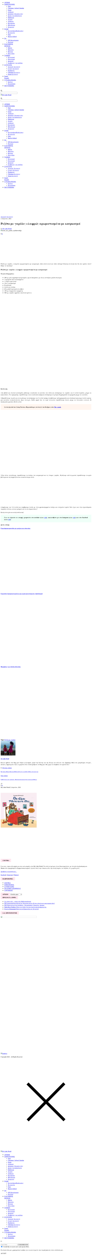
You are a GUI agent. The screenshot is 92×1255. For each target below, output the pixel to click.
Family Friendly (6, 77)
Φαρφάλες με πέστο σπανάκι (11, 667)
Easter (9, 10)
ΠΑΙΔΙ (6, 29)
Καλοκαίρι (11, 23)
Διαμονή (10, 61)
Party (9, 6)
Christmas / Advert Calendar (16, 8)
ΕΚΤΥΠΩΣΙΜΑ (9, 86)
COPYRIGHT (8, 890)
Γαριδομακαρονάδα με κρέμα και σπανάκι (15, 528)
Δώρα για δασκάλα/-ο (15, 16)
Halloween (11, 17)
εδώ (45, 518)
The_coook (57, 407)
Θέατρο (10, 52)
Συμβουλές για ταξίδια (15, 63)
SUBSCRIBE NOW (23, 1244)
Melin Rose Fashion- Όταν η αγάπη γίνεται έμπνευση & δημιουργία (25, 907)
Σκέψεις (10, 82)
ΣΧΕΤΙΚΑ (7, 883)
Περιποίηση (11, 84)
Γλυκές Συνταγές (13, 69)
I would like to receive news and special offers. (16, 1247)
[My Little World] (6, 95)
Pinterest (16, 875)
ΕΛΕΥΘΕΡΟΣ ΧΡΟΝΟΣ (8, 45)
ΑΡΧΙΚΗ (7, 2)
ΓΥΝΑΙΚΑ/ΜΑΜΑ (10, 80)
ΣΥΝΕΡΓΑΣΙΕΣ (9, 886)
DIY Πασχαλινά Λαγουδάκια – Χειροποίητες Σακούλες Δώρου (24, 905)
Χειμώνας (11, 27)
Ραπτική (10, 42)
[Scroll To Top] (1, 1241)
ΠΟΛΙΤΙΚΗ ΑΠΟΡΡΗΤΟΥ (12, 888)
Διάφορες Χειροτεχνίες (15, 14)
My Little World (7, 229)
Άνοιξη (10, 19)
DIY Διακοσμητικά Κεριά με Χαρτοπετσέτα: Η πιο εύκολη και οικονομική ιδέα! (29, 903)
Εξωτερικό (11, 57)
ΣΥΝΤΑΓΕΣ (8, 65)
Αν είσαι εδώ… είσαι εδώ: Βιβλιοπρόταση (17, 901)
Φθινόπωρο (11, 25)
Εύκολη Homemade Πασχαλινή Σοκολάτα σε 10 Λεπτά (21, 909)
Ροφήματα (11, 70)
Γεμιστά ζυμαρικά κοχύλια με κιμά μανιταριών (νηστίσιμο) (22, 594)
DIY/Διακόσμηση (13, 40)
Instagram (10, 875)
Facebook (3, 875)
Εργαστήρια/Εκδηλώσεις (16, 31)
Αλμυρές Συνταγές (14, 67)
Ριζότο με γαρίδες (10, 740)
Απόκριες (11, 12)
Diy (5, 38)
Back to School (12, 36)
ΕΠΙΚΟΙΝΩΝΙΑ (9, 885)
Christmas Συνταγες (14, 72)
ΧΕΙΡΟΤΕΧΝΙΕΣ (9, 4)
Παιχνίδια (11, 53)
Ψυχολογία (11, 33)
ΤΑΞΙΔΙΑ (7, 55)
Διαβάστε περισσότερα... (9, 871)
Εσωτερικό (11, 59)
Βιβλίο (10, 48)
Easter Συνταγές (13, 74)
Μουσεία (11, 50)
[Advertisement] (46, 202)
